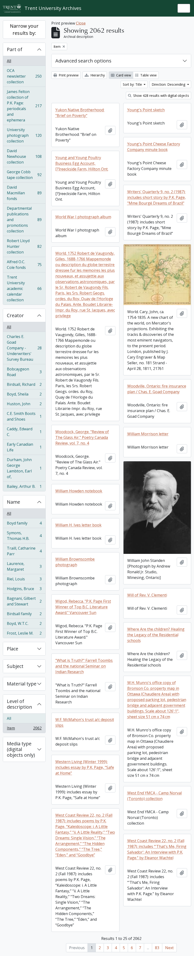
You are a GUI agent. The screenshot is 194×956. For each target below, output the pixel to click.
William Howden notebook (78, 491)
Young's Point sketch (146, 109)
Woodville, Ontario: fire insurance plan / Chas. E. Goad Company (156, 388)
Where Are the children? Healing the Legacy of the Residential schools (156, 635)
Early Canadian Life (24, 447)
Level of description (19, 704)
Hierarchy (97, 75)
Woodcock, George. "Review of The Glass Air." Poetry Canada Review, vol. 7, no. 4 (82, 437)
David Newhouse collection (24, 156)
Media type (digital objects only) (21, 749)
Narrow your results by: (24, 29)
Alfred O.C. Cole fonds (24, 264)
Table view (148, 75)
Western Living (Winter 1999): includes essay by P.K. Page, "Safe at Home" (84, 767)
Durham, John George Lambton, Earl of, (24, 468)
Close (81, 23)
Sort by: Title (133, 84)
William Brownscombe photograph (75, 561)
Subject (15, 666)
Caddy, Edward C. (24, 431)
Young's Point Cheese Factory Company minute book (153, 146)
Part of (14, 49)
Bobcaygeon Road (24, 371)
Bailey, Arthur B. (24, 487)
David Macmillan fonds (24, 193)
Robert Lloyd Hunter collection (24, 246)
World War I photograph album (83, 216)
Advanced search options (83, 61)
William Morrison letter (147, 433)
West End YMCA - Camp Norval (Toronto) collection (154, 795)
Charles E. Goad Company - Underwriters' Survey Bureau (24, 348)
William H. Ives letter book (78, 525)
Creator (15, 315)
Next (169, 947)
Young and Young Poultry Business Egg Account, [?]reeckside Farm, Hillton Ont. (81, 163)
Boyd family (24, 524)
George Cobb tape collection (24, 174)
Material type (21, 683)
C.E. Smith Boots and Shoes (24, 416)
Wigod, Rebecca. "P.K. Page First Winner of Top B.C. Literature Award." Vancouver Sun (83, 607)
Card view (123, 75)
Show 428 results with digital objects (160, 95)
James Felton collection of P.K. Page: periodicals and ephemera (24, 106)
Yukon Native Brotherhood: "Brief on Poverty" (79, 112)
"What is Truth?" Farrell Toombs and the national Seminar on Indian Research (84, 666)
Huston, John (24, 405)
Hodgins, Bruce (24, 590)
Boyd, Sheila (24, 395)
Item (24, 729)
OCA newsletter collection (24, 76)
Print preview (68, 75)
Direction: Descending (169, 84)
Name (13, 502)
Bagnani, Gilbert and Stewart (24, 601)
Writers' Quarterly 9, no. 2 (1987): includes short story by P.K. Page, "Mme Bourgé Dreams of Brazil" (156, 197)
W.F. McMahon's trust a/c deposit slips (84, 722)
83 (157, 947)
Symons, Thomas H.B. (24, 535)
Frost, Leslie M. (24, 634)
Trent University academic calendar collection (24, 288)
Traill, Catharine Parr (24, 551)
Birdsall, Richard (24, 385)
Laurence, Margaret (24, 566)
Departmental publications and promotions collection (24, 220)
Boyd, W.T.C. (24, 624)
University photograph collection (24, 135)
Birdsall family (24, 615)
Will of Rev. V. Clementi (147, 595)
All (9, 60)
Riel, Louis (24, 580)
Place (12, 648)
